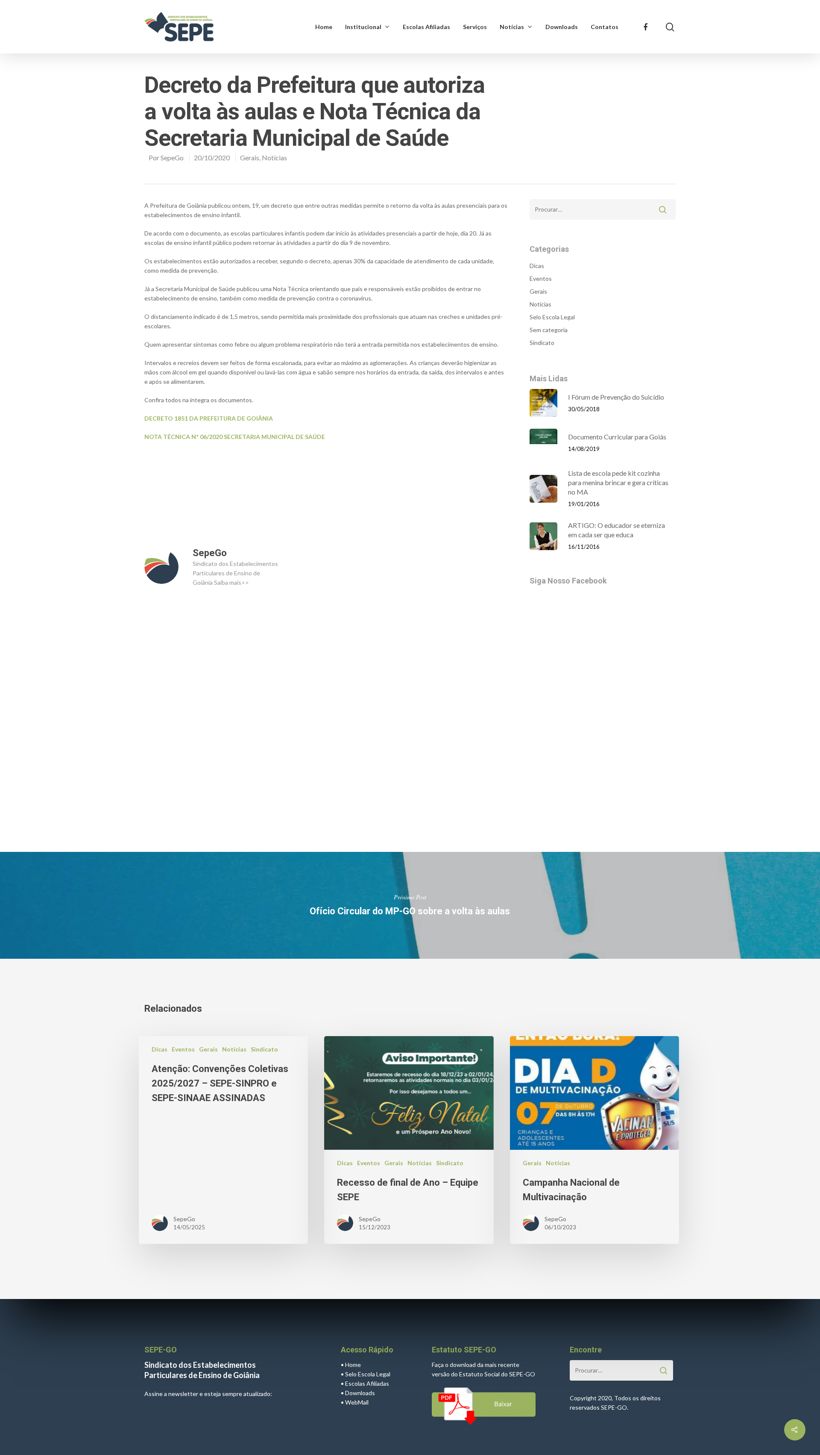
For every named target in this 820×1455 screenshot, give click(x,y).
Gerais (249, 157)
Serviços (475, 26)
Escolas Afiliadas (426, 26)
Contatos (604, 26)
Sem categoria (549, 329)
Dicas (537, 265)
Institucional (363, 26)
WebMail (357, 1402)
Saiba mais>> (231, 582)
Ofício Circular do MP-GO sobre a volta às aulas (410, 905)
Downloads (561, 26)
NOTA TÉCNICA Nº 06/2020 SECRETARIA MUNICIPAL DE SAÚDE (234, 436)
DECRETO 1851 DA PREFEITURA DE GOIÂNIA (208, 418)
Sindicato (542, 342)
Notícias (512, 26)
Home (323, 26)
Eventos (541, 278)
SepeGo (172, 157)
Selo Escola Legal (552, 317)
